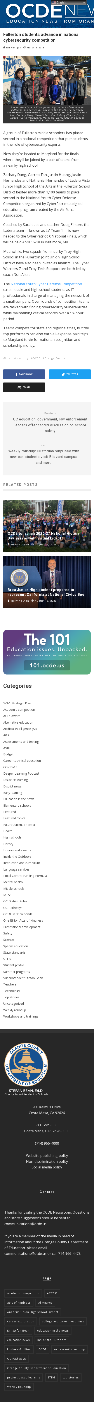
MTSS (7, 895)
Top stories (11, 997)
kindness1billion (19, 1349)
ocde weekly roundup (69, 1349)
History (8, 844)
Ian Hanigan (13, 47)
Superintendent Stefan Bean (23, 978)
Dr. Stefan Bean (18, 1330)
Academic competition (19, 709)
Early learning (12, 793)
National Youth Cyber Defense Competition (46, 284)
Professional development (21, 927)
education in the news (53, 1330)
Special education (15, 946)
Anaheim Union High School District (32, 1312)
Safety (7, 933)
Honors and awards (17, 850)
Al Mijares (45, 1303)
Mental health (13, 882)
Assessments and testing (21, 741)
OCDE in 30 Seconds (17, 914)
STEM (7, 959)
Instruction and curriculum (21, 863)
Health (7, 831)
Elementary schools (17, 805)
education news (18, 1340)
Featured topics (14, 818)
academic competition (23, 1293)
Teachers (9, 984)
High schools (12, 837)
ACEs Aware (11, 716)
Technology (11, 991)
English (61, 2)
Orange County (55, 358)
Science (8, 940)
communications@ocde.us (25, 1223)
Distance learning (15, 780)
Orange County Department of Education (36, 1368)
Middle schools (13, 888)
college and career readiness (63, 1321)
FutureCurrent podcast (19, 825)
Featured (9, 812)
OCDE (36, 358)
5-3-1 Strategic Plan (17, 703)
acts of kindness (19, 1303)
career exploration (20, 1321)
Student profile (13, 965)
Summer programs (16, 972)
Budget (8, 754)
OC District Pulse (15, 901)
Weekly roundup (14, 1010)
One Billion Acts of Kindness (23, 920)
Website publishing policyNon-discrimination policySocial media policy (47, 1161)
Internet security (16, 358)
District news (12, 786)
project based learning (23, 1377)
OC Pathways (12, 908)
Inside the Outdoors (17, 856)
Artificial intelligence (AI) (20, 729)
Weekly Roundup (19, 1387)
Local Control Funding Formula (25, 876)
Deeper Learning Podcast (21, 773)
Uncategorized (13, 1003)
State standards (14, 952)
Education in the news (18, 799)
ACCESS (52, 1293)
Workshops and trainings (20, 1016)
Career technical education (22, 760)
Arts (6, 735)
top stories (71, 1377)
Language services (16, 869)
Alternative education (18, 722)
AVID (6, 748)
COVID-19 (10, 767)
